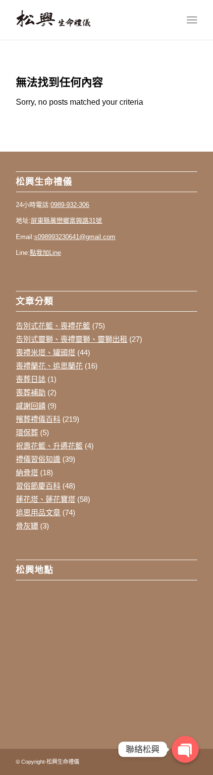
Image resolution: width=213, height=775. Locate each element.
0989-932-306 (70, 204)
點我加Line (45, 252)
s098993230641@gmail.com (74, 237)
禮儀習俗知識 (38, 459)
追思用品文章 (38, 512)
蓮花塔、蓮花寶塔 (45, 499)
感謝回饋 (31, 406)
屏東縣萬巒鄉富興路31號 (66, 220)
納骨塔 (27, 472)
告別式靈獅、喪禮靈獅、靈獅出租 (71, 339)
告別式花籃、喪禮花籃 (53, 326)
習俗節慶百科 (38, 486)
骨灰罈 (27, 526)
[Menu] (192, 20)
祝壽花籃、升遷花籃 (49, 446)
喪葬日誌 (31, 379)
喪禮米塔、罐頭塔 (45, 352)
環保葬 (27, 432)
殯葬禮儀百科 (38, 419)
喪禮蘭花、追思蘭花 (49, 366)
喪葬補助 (31, 392)
